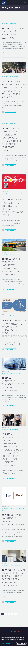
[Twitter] (13, 631)
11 (12, 614)
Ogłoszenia (13, 23)
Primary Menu (25, 3)
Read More (10, 52)
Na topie (12, 254)
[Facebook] (9, 631)
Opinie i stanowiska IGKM (16, 565)
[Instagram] (15, 631)
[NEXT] (15, 614)
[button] (3, 52)
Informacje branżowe (15, 193)
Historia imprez (14, 76)
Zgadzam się (21, 643)
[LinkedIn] (11, 631)
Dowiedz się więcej (5, 643)
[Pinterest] (17, 631)
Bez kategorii (5, 23)
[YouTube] (18, 631)
